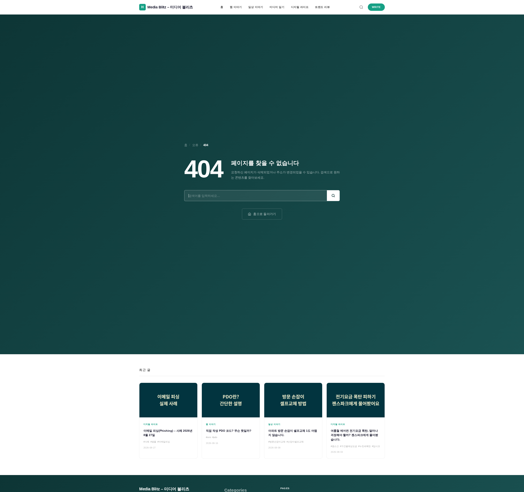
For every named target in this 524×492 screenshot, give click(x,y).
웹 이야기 (236, 7)
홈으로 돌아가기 (264, 214)
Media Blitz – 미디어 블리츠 (164, 489)
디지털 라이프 (300, 7)
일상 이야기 (255, 7)
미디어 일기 (277, 7)
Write (376, 7)
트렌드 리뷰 (322, 7)
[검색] (361, 7)
